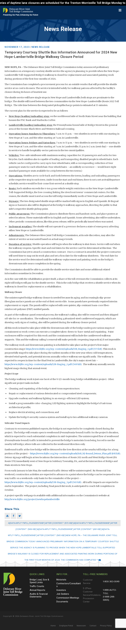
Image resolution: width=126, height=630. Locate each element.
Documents (62, 601)
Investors (61, 590)
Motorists (61, 579)
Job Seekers (62, 594)
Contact (93, 626)
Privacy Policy (106, 626)
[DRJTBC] (18, 10)
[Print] (7, 516)
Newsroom (81, 626)
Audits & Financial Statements (39, 595)
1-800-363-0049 (111, 581)
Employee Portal (66, 626)
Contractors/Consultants (68, 585)
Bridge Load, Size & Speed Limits (39, 581)
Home (53, 626)
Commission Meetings (67, 597)
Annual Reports (37, 590)
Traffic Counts (37, 586)
